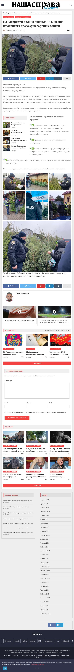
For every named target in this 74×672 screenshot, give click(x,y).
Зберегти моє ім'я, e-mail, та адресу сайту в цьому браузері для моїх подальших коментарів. (37, 412)
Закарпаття (9, 13)
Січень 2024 (44, 559)
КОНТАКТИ (7, 656)
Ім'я (6, 403)
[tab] (49, 330)
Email (29, 403)
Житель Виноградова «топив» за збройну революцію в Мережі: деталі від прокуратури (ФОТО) (19, 147)
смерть (27, 641)
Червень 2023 (44, 586)
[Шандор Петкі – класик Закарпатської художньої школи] (60, 437)
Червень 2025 (44, 527)
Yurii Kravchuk (22, 293)
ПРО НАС (16, 656)
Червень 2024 (44, 543)
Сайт (50, 403)
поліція (12, 641)
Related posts (49, 330)
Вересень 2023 (45, 574)
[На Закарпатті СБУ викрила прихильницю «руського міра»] (60, 340)
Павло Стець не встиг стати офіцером (12, 475)
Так (5, 668)
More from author (62, 330)
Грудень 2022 (44, 609)
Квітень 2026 (44, 508)
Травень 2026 (44, 504)
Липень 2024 (44, 539)
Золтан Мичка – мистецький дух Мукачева (56, 475)
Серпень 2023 (45, 578)
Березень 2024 (45, 551)
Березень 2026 (45, 511)
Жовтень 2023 (45, 570)
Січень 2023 (44, 606)
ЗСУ (35, 641)
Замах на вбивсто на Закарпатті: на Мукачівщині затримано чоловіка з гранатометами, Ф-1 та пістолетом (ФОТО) (19, 124)
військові (61, 641)
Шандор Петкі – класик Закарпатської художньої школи (60, 450)
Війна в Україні (9, 349)
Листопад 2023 (45, 566)
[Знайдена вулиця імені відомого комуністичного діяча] (13, 437)
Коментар (8, 381)
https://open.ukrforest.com (55, 169)
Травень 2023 (44, 590)
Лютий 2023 (44, 602)
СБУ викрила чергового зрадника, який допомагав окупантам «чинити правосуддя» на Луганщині (13, 353)
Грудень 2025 (44, 523)
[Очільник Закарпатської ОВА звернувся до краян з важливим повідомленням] (6, 133)
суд (53, 641)
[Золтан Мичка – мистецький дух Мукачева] (60, 463)
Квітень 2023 (44, 594)
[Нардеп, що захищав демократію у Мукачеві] (37, 463)
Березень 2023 (45, 598)
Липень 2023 (44, 582)
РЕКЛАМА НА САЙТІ (28, 656)
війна (20, 641)
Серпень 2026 (45, 500)
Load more (37, 363)
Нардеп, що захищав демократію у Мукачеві (36, 475)
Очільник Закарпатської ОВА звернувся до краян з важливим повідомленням (18, 132)
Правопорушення (23, 17)
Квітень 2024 (44, 547)
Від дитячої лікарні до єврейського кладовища (36, 450)
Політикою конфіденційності (37, 664)
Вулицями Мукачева (10, 445)
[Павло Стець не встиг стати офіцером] (13, 463)
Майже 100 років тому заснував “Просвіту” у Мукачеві (18, 532)
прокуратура (44, 641)
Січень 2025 (44, 531)
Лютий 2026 (44, 515)
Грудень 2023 (44, 562)
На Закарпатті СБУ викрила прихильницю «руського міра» (59, 353)
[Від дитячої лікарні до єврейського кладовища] (37, 437)
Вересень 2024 (45, 535)
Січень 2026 (44, 519)
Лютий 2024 (44, 555)
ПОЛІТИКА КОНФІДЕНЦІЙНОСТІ (48, 656)
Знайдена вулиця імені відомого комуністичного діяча (13, 450)
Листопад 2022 (45, 613)
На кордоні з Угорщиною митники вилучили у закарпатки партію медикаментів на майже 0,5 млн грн (18, 139)
